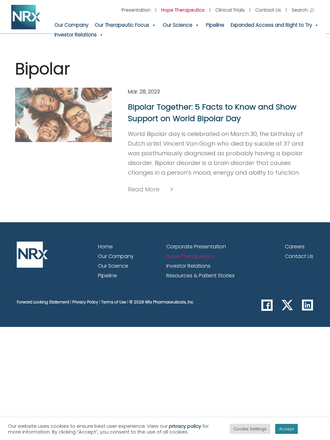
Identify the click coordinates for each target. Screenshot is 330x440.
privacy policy (185, 426)
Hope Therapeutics (183, 10)
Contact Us (268, 10)
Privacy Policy (85, 302)
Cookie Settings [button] (250, 429)
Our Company (71, 25)
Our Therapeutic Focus (122, 25)
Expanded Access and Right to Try (271, 25)
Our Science (177, 25)
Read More (144, 189)
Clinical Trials (230, 10)
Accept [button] (286, 429)
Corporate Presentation (196, 246)
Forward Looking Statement (43, 302)
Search (300, 10)
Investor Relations (75, 34)
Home (105, 246)
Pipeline (215, 25)
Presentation (135, 10)
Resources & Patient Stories (200, 275)
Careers (295, 246)
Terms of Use (113, 302)
